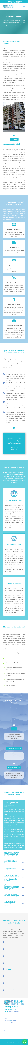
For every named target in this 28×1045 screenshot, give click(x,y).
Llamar (14, 729)
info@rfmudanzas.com (14, 1011)
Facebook (13, 1020)
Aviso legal (7, 1022)
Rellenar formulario (14, 767)
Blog (6, 1018)
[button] (24, 1041)
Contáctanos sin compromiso (14, 448)
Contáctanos (14, 139)
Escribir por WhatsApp (14, 748)
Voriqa (19, 1043)
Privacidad (13, 1022)
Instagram (7, 1020)
